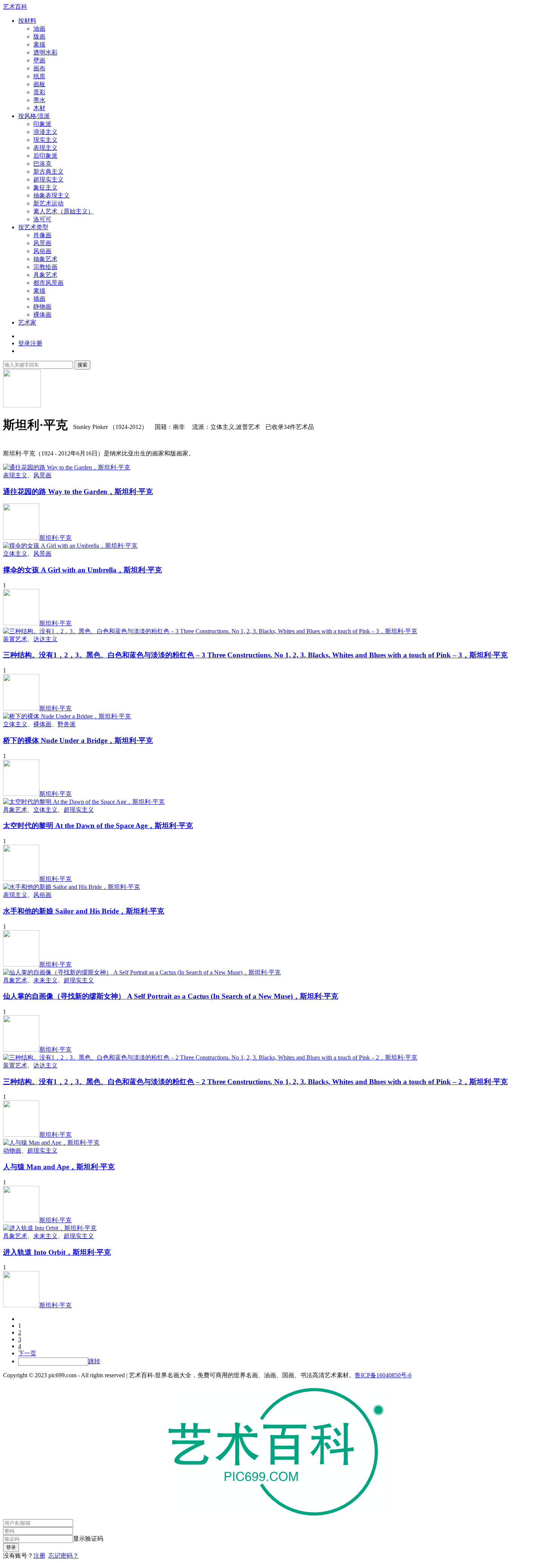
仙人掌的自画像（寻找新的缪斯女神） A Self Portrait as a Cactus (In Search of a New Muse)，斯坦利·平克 (170, 996)
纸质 (39, 76)
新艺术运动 (48, 203)
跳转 (94, 1361)
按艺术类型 (33, 227)
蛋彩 (39, 92)
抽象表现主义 (51, 195)
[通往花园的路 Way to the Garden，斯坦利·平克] (66, 467)
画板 (39, 84)
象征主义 (45, 187)
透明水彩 (45, 52)
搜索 (82, 365)
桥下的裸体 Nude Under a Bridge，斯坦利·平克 (78, 740)
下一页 (27, 1353)
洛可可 (42, 219)
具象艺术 (45, 275)
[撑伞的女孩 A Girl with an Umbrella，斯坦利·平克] (70, 545)
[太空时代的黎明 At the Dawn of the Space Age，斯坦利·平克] (84, 802)
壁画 (39, 60)
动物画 (12, 1150)
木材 (39, 108)
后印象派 (45, 155)
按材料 (27, 20)
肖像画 (42, 235)
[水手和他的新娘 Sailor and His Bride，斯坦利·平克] (71, 887)
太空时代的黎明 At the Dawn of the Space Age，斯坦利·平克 (98, 826)
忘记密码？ (63, 1555)
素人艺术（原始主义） (63, 211)
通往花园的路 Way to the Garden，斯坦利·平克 (78, 492)
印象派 (42, 124)
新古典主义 (48, 171)
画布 (39, 68)
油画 (39, 28)
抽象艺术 (45, 259)
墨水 (39, 100)
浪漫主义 (45, 132)
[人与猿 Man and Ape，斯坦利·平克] (51, 1142)
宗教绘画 (45, 267)
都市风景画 (48, 283)
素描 (39, 44)
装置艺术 (15, 639)
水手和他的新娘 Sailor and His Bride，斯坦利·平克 (83, 911)
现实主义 (45, 140)
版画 (39, 36)
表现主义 (45, 147)
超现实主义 (48, 179)
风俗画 (42, 251)
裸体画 (42, 314)
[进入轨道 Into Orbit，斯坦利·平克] (49, 1228)
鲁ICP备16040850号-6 (383, 1375)
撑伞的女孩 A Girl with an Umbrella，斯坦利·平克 (82, 570)
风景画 (42, 243)
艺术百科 (15, 6)
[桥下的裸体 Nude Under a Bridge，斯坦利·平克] (67, 716)
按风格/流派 (34, 116)
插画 (39, 298)
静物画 (42, 306)
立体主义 (15, 553)
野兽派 (66, 724)
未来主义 (45, 980)
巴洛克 (42, 163)
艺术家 (27, 322)
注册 (39, 1555)
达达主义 (45, 639)
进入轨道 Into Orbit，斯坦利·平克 (57, 1252)
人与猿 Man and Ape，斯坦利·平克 (59, 1167)
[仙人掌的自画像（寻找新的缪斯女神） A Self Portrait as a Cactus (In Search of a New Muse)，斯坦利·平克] (142, 972)
